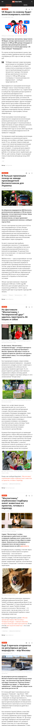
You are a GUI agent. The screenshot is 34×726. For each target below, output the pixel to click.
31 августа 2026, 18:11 (7, 188)
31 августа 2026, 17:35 (7, 653)
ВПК (25, 295)
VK (3, 161)
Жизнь (25, 5)
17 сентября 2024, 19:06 (7, 17)
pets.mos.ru (25, 546)
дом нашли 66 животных (14, 625)
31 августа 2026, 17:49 (7, 511)
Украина (4, 295)
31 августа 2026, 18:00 (7, 322)
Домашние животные (15, 483)
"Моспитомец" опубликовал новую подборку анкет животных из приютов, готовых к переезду (17, 478)
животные (5, 483)
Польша (11, 295)
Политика (8, 5)
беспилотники (18, 295)
